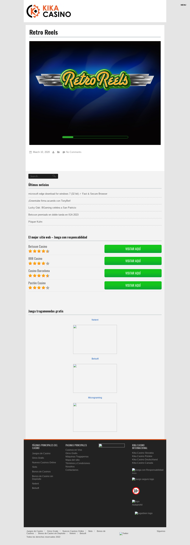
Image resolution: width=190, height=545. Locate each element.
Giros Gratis (38, 458)
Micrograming (95, 397)
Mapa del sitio (72, 460)
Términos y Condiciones (77, 463)
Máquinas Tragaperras (77, 456)
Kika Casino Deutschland (145, 459)
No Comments (73, 152)
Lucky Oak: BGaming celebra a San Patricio (52, 207)
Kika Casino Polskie (142, 456)
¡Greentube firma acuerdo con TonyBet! (49, 200)
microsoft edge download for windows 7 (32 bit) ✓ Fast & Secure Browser (67, 193)
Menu (183, 5)
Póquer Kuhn (35, 221)
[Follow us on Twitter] (123, 536)
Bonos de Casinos (41, 471)
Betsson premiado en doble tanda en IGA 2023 (53, 214)
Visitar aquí (133, 249)
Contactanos (71, 470)
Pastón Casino (37, 283)
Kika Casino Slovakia (143, 453)
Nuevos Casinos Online (44, 462)
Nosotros (70, 466)
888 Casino (35, 258)
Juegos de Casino (41, 453)
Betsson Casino (37, 246)
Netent (95, 320)
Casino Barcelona (39, 270)
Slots (34, 467)
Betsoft (95, 358)
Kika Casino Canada (142, 463)
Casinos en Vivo (73, 450)
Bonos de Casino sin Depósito (51, 533)
